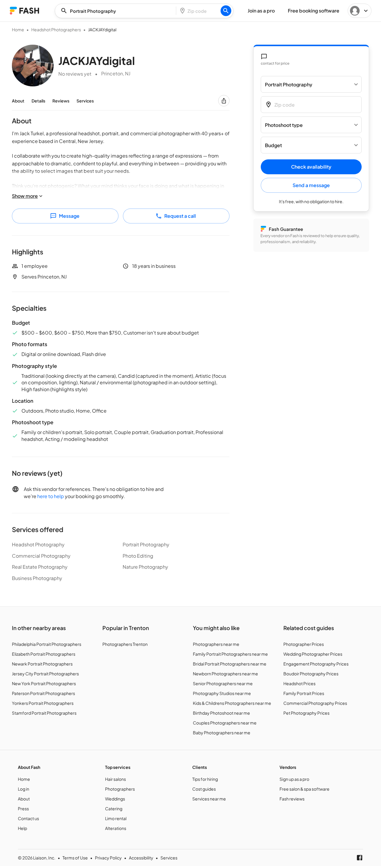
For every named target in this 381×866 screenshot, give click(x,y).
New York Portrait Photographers (44, 683)
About (18, 100)
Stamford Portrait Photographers (44, 713)
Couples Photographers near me (225, 722)
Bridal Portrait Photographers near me (229, 663)
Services (85, 100)
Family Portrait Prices (303, 693)
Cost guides (204, 789)
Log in (23, 789)
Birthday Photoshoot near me (221, 713)
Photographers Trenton (125, 644)
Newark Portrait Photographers (42, 663)
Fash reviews (292, 798)
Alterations (115, 828)
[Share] (223, 100)
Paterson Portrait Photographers (43, 693)
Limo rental (116, 818)
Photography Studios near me (222, 693)
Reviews (60, 100)
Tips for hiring (205, 779)
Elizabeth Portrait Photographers (43, 654)
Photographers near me (216, 644)
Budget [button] (273, 145)
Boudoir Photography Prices (310, 673)
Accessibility (141, 857)
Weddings (115, 798)
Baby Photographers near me (221, 732)
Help (22, 828)
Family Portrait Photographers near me (230, 654)
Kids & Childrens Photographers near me (232, 703)
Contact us (28, 818)
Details (38, 100)
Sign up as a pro (294, 779)
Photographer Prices (303, 644)
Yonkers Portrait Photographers (43, 703)
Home (18, 29)
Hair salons (115, 779)
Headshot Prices (299, 683)
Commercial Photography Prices (315, 703)
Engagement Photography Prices (316, 663)
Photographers (120, 789)
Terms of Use (75, 857)
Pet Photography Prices (306, 713)
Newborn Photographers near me (225, 673)
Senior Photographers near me (223, 683)
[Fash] (24, 11)
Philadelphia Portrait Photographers (46, 644)
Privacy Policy (108, 857)
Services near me (209, 798)
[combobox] (117, 11)
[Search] (226, 10)
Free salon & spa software (304, 789)
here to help (50, 496)
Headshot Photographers (56, 29)
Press (23, 808)
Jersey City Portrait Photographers (45, 673)
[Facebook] (359, 857)
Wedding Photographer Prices (312, 654)
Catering (113, 808)
